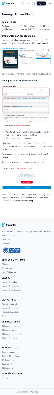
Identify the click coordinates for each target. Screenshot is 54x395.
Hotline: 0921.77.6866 (11, 235)
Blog (4, 316)
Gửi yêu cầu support (10, 268)
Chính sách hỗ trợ (9, 326)
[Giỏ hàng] (33, 3)
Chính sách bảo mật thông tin (13, 334)
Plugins (5, 378)
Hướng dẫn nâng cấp (10, 286)
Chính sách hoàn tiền (10, 264)
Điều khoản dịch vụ (9, 338)
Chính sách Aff (8, 368)
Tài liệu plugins (8, 360)
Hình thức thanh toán (10, 312)
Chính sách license (39, 43)
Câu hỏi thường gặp (10, 304)
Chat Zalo (6, 239)
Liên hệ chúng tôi (9, 272)
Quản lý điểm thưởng (10, 356)
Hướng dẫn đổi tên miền (11, 290)
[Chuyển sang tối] (28, 3)
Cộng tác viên (7, 364)
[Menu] (49, 3)
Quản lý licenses (8, 352)
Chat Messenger (8, 243)
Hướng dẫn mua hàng (10, 308)
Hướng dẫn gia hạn (9, 282)
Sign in (41, 3)
